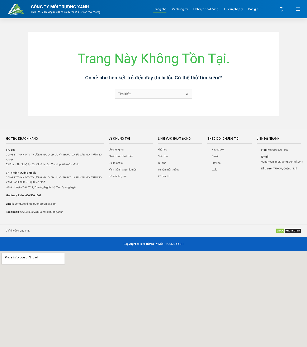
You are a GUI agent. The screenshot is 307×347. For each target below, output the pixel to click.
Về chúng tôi (180, 9)
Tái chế (162, 162)
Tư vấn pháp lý (233, 9)
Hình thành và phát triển (123, 169)
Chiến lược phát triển (121, 156)
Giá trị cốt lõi (116, 162)
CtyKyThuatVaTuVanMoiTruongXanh (41, 211)
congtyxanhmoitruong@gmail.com (35, 203)
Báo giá (253, 9)
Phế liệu (162, 149)
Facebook (218, 149)
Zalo (214, 169)
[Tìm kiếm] (267, 9)
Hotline (216, 162)
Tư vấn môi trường (169, 169)
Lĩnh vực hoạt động (205, 9)
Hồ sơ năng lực (118, 176)
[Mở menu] (298, 9)
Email (215, 156)
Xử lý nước (164, 176)
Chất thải (163, 156)
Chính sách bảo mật (18, 230)
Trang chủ (159, 9)
